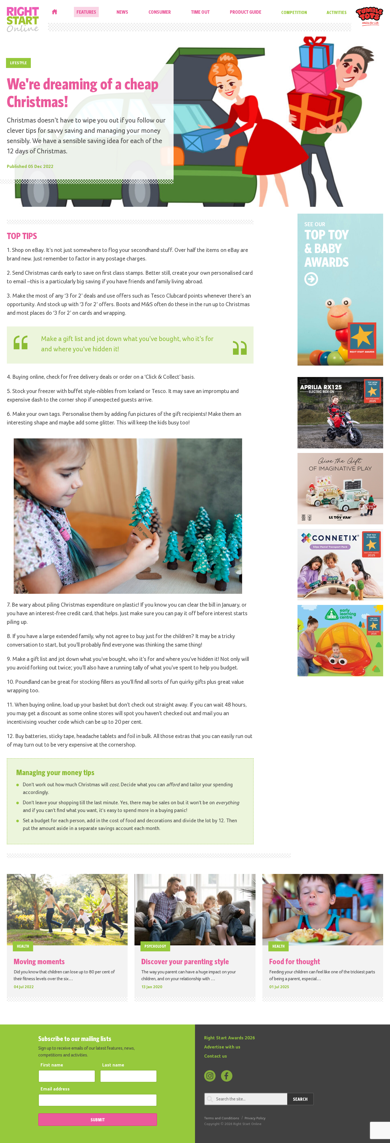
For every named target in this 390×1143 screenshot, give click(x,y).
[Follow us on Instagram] (210, 1076)
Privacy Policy (255, 1118)
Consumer (159, 12)
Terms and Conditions (221, 1118)
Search (300, 1099)
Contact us (215, 1056)
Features (86, 12)
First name (52, 1065)
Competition (294, 12)
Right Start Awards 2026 (229, 1038)
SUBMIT (98, 1119)
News (122, 12)
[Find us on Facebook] (226, 1076)
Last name (113, 1065)
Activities (337, 12)
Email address (55, 1089)
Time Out (200, 12)
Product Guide (245, 12)
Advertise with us (222, 1047)
